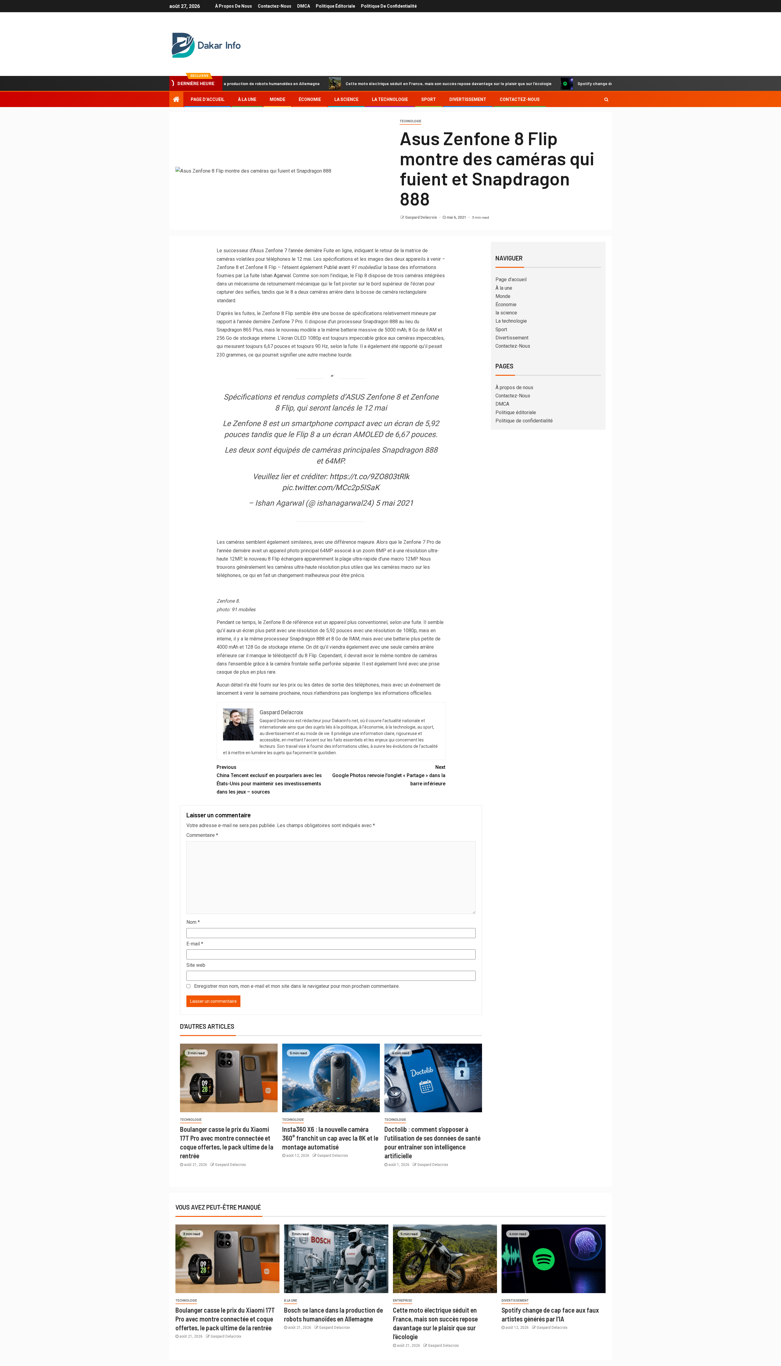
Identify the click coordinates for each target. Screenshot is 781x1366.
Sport (428, 99)
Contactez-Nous (274, 6)
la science (346, 99)
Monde (277, 99)
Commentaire (202, 835)
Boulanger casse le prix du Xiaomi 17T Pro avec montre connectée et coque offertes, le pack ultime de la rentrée (225, 1319)
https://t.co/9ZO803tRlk (369, 476)
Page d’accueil (208, 99)
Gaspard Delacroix (421, 217)
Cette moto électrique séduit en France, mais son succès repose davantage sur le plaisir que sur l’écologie (391, 83)
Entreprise (402, 1300)
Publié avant (349, 267)
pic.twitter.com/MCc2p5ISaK (331, 487)
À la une (247, 99)
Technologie (410, 121)
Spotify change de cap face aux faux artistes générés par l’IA (579, 83)
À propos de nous (233, 6)
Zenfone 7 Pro (287, 321)
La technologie (390, 99)
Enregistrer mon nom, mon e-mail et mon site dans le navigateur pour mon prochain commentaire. (297, 986)
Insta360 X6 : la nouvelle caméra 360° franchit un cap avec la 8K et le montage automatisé (330, 1138)
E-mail (194, 944)
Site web (195, 965)
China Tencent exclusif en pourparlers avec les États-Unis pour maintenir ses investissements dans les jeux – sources (269, 779)
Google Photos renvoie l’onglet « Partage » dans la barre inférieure (388, 775)
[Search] (606, 99)
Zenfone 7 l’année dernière (293, 250)
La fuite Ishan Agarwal (267, 275)
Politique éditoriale (335, 6)
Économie (310, 99)
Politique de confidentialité (389, 6)
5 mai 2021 (394, 503)
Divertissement (467, 99)
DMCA (303, 6)
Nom (193, 922)
